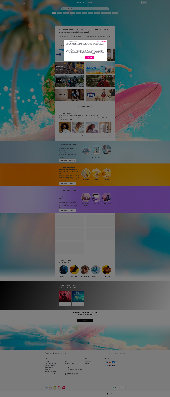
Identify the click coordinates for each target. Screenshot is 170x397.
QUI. (94, 53)
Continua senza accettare (101, 41)
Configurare (80, 57)
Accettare (90, 57)
